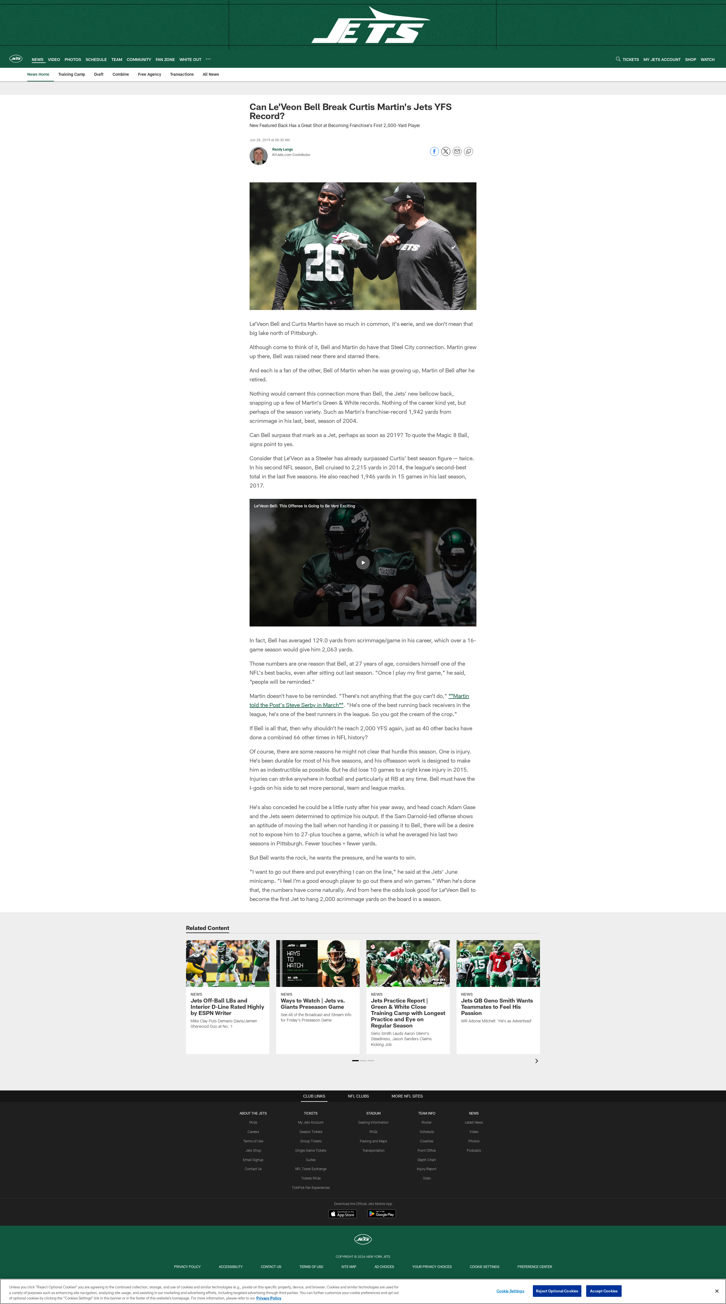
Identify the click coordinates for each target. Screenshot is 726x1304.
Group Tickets (311, 1141)
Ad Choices (384, 1267)
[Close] (717, 1291)
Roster (427, 1122)
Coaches (426, 1141)
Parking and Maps (373, 1141)
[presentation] (537, 1062)
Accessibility (231, 1267)
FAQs (253, 1122)
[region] (363, 1291)
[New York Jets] (363, 1240)
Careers (253, 1132)
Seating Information (373, 1122)
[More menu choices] (208, 59)
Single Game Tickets (310, 1150)
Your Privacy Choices (432, 1267)
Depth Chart (426, 1160)
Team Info (426, 1113)
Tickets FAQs (311, 1178)
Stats (427, 1178)
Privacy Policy (187, 1267)
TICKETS (311, 1113)
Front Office (427, 1150)
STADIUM (373, 1113)
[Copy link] (468, 152)
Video (474, 1132)
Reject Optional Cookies (557, 1290)
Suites (311, 1160)
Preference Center (535, 1267)
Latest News (474, 1122)
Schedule (427, 1132)
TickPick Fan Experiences (311, 1187)
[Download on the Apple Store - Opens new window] (342, 1214)
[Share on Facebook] (434, 154)
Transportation (373, 1150)
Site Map (348, 1267)
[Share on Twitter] (445, 154)
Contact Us (253, 1169)
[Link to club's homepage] (16, 59)
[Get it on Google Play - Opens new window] (381, 1216)
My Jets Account (311, 1122)
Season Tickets (310, 1132)
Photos (474, 1141)
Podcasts (474, 1150)
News (474, 1113)
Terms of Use (253, 1141)
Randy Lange (282, 149)
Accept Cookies (604, 1290)
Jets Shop (253, 1150)
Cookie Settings (484, 1267)
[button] (363, 562)
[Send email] (457, 154)
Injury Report (426, 1169)
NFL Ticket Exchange (310, 1169)
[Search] (618, 59)
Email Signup (253, 1160)
